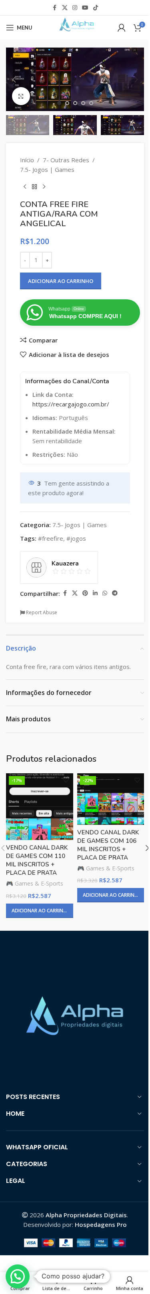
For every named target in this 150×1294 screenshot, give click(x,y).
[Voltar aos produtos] (34, 187)
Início (27, 160)
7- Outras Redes (66, 160)
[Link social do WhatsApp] (105, 593)
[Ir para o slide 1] (59, 103)
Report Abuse (41, 612)
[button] (14, 80)
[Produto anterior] (25, 187)
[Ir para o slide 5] (91, 103)
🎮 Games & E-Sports (34, 883)
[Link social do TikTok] (95, 7)
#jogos (76, 538)
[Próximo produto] (44, 187)
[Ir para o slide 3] (75, 103)
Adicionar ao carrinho (60, 281)
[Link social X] (65, 7)
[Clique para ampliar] (21, 96)
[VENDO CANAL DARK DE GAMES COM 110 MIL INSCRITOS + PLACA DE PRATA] (39, 806)
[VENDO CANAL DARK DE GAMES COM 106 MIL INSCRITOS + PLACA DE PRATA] (110, 799)
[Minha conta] (122, 28)
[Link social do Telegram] (115, 593)
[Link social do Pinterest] (85, 593)
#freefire (50, 538)
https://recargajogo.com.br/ (70, 404)
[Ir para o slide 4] (83, 103)
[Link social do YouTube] (85, 7)
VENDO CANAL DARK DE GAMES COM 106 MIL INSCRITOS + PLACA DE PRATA (108, 845)
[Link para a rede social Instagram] (75, 7)
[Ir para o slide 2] (67, 103)
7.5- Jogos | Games (47, 169)
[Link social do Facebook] (55, 7)
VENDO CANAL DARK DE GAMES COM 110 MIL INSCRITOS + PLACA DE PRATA (37, 860)
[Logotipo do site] (75, 27)
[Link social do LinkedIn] (95, 593)
